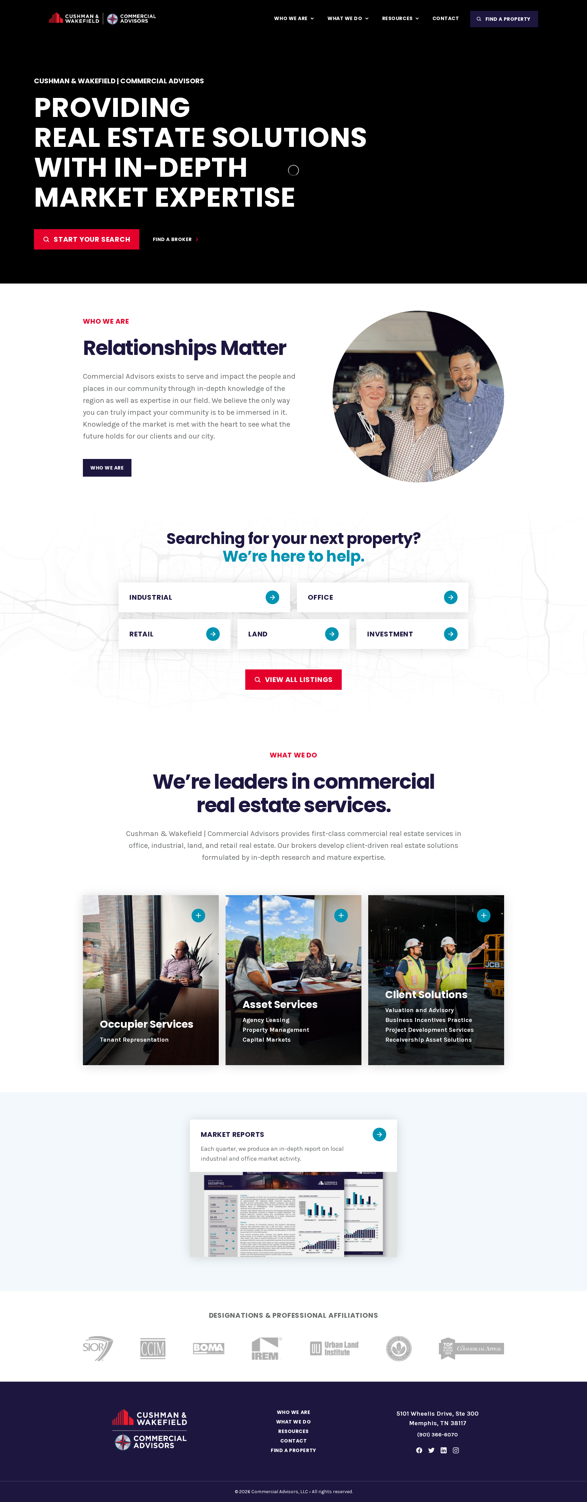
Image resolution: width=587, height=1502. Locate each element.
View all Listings (299, 679)
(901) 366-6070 (437, 1434)
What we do (293, 1421)
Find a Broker (172, 239)
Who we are (107, 467)
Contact (293, 1440)
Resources (293, 1431)
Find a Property (508, 19)
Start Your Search (92, 239)
